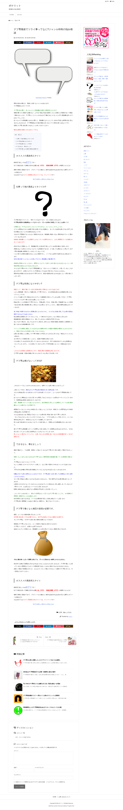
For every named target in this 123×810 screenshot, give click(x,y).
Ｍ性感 (85, 182)
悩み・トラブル (67, 612)
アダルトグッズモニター (90, 213)
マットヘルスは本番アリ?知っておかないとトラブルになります (101, 61)
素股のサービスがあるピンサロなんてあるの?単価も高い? (101, 70)
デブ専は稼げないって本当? (24, 143)
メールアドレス (39, 767)
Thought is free (70, 805)
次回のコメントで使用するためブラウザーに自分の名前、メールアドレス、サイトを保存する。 (41, 782)
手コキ (85, 199)
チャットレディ (88, 205)
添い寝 (85, 202)
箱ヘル (85, 176)
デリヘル (86, 170)
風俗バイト (87, 151)
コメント (16, 750)
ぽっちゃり (87, 159)
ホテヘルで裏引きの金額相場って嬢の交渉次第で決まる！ (101, 101)
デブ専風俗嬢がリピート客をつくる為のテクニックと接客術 (41, 695)
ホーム (11, 20)
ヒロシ (70, 616)
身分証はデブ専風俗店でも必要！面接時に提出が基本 (39, 672)
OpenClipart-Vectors (41, 97)
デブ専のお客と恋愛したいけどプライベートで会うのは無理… (42, 660)
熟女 (85, 162)
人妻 (85, 153)
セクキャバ (87, 190)
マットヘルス (87, 168)
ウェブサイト (17, 774)
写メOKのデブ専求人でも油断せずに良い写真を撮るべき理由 (41, 683)
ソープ (85, 165)
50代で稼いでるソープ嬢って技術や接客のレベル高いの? (101, 127)
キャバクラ (87, 210)
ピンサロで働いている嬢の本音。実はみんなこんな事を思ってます (101, 110)
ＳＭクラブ (87, 185)
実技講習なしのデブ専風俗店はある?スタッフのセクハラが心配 (42, 707)
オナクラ (86, 196)
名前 (15, 767)
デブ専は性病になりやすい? (24, 141)
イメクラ (86, 179)
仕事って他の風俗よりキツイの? (25, 138)
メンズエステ (87, 193)
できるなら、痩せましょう (23, 146)
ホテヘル (86, 173)
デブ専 (18, 20)
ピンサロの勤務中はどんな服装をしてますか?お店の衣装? (101, 118)
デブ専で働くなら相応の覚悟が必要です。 (27, 149)
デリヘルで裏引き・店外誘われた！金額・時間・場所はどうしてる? (101, 79)
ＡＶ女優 (86, 208)
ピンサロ (86, 188)
